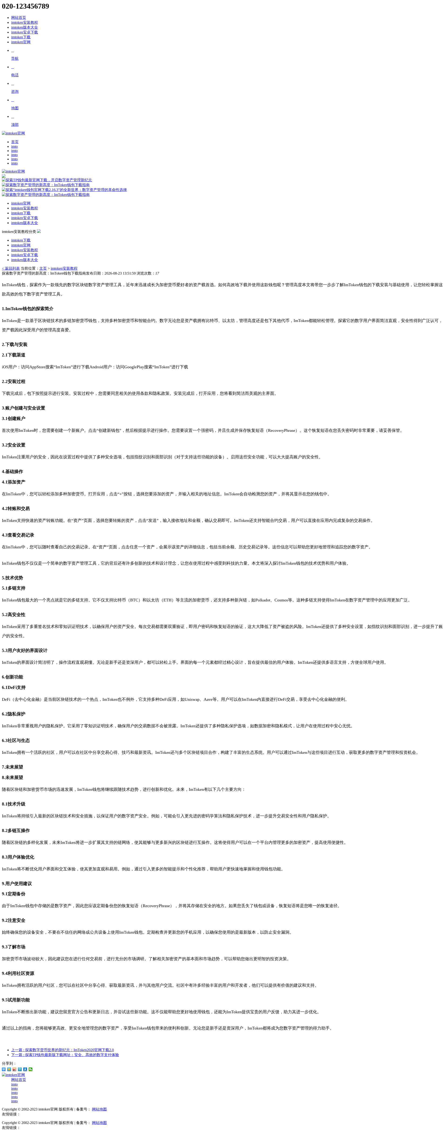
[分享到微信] (31, 1069)
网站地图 (99, 1109)
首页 (15, 142)
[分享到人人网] (25, 1069)
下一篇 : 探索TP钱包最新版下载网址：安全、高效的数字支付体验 (65, 1055)
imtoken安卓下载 (24, 32)
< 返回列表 (11, 268)
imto (14, 146)
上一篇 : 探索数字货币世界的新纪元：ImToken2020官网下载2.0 (62, 1050)
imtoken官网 (20, 42)
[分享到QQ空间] (9, 1069)
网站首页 (18, 18)
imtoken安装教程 (24, 22)
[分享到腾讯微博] (20, 1069)
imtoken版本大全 (24, 27)
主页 (43, 268)
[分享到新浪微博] (15, 1069)
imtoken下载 (20, 37)
